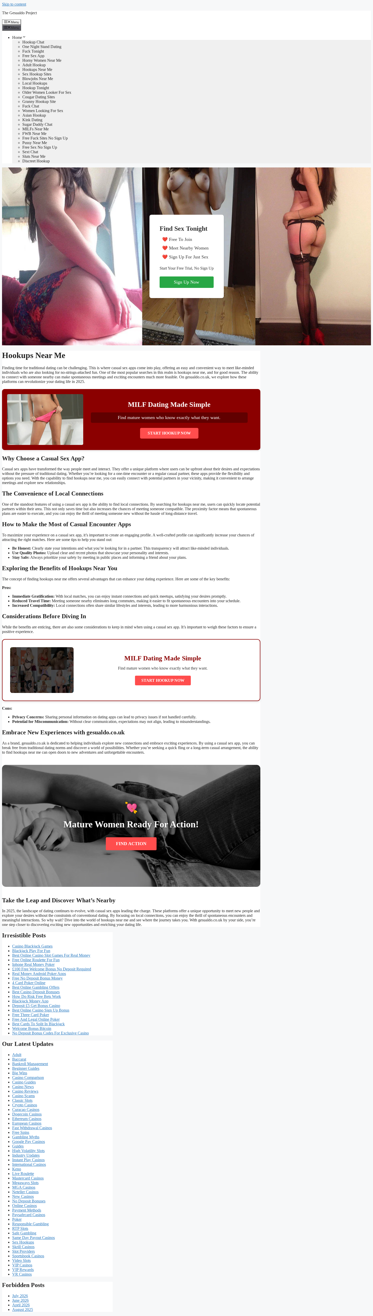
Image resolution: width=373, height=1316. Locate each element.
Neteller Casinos (25, 1192)
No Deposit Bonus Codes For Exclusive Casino (50, 1033)
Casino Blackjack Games (32, 946)
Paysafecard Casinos (28, 1215)
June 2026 (20, 1300)
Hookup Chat (33, 42)
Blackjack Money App (30, 1001)
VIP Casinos (22, 1265)
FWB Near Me (34, 133)
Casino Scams (23, 1096)
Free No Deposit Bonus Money (37, 978)
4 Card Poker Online (28, 983)
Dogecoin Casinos (27, 1114)
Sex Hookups (23, 1242)
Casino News (23, 1087)
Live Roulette (23, 1173)
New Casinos (23, 1196)
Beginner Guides (25, 1068)
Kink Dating (32, 120)
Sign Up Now (186, 282)
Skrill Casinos (23, 1247)
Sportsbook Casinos (28, 1256)
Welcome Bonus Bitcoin (31, 1028)
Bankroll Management (30, 1064)
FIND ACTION (131, 843)
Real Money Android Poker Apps (39, 973)
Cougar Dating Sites (38, 97)
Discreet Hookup (36, 161)
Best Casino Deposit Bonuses (36, 992)
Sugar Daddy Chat (37, 124)
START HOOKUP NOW (169, 433)
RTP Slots (20, 1228)
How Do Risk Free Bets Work (36, 996)
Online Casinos (24, 1205)
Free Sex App (33, 56)
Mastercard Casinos (28, 1178)
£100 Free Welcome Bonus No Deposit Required (51, 969)
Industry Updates (26, 1155)
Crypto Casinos (24, 1105)
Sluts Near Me (33, 156)
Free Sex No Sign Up (39, 147)
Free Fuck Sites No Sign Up (45, 138)
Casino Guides (24, 1082)
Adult (16, 1054)
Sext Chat (30, 152)
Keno (16, 1169)
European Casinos (26, 1123)
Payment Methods (26, 1210)
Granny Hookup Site (39, 101)
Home (17, 37)
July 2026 (20, 1296)
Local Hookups (34, 83)
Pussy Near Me (34, 143)
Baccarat (19, 1059)
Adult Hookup (34, 65)
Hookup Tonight (35, 88)
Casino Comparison (28, 1077)
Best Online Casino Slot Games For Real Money (51, 955)
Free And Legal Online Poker (36, 1019)
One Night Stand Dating (41, 46)
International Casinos (29, 1164)
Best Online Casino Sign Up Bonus (40, 1010)
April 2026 (21, 1305)
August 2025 (22, 1309)
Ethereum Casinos (26, 1119)
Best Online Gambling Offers (35, 987)
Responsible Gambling (30, 1224)
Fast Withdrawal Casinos (32, 1128)
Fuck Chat (30, 106)
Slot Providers (23, 1251)
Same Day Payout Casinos (33, 1237)
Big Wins (19, 1073)
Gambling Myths (25, 1137)
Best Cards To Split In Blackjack (38, 1024)
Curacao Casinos (25, 1109)
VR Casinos (22, 1274)
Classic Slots (22, 1100)
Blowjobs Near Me (37, 78)
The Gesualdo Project (19, 13)
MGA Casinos (23, 1187)
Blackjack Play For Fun (31, 951)
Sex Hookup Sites (36, 74)
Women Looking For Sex (42, 111)
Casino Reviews (25, 1091)
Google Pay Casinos (28, 1141)
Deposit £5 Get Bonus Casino (36, 1005)
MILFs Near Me (35, 129)
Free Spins (20, 1132)
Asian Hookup (34, 115)
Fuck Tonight (33, 51)
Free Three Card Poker (30, 1015)
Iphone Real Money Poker (33, 964)
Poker (17, 1219)
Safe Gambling (24, 1233)
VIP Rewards (23, 1269)
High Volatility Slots (28, 1151)
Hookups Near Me (37, 69)
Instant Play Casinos (28, 1160)
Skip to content (14, 4)
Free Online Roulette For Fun (36, 960)
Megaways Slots (25, 1183)
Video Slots (21, 1260)
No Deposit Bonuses (28, 1201)
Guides (18, 1146)
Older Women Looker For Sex (46, 92)
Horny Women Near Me (41, 60)
